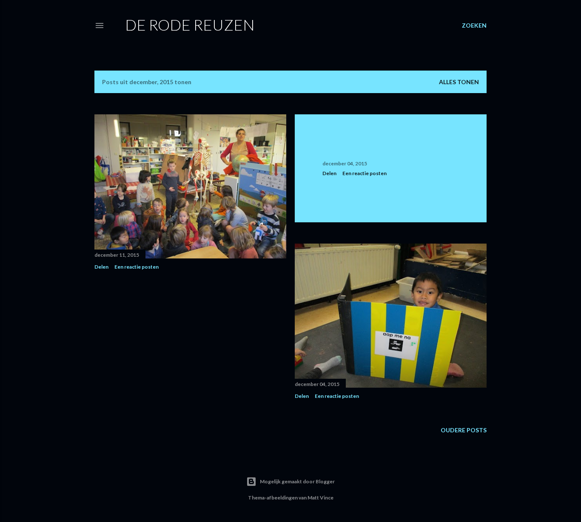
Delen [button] (101, 267)
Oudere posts (464, 430)
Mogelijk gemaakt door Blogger (297, 481)
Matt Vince (320, 497)
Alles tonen (459, 81)
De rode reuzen (190, 24)
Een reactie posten (136, 267)
